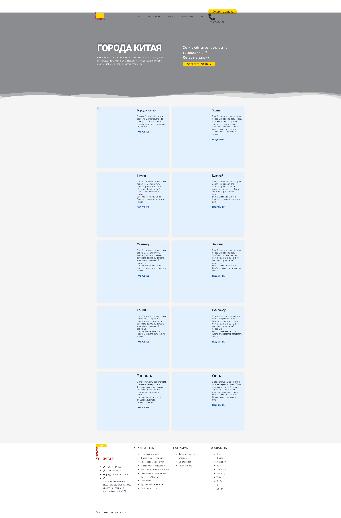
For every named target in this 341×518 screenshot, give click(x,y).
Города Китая (146, 110)
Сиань (216, 376)
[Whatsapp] (106, 504)
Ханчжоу (143, 244)
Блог (202, 16)
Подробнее (143, 131)
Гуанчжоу (219, 310)
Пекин (141, 175)
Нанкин (142, 310)
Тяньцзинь (144, 376)
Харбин (217, 244)
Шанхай (217, 175)
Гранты (170, 16)
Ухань (216, 110)
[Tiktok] (99, 504)
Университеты (186, 16)
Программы (154, 16)
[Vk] (120, 504)
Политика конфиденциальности (111, 512)
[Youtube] (113, 504)
